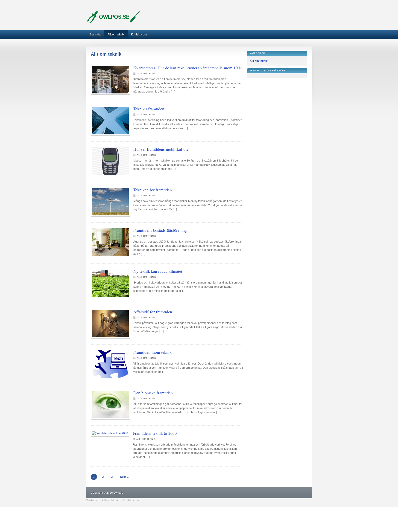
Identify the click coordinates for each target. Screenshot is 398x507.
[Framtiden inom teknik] (110, 378)
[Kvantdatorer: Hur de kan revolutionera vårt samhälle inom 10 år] (110, 93)
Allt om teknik (116, 34)
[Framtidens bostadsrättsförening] (110, 256)
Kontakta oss (139, 34)
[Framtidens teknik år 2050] (110, 433)
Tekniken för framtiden (152, 189)
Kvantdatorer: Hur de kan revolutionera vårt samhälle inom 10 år (187, 67)
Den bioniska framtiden (153, 392)
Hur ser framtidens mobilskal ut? (160, 149)
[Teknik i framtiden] (110, 134)
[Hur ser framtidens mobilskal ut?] (110, 175)
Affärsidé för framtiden (152, 311)
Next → (124, 476)
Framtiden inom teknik (152, 352)
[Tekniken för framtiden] (110, 215)
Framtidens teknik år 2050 (155, 433)
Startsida (95, 34)
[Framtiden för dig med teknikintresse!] (114, 23)
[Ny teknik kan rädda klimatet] (110, 297)
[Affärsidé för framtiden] (110, 337)
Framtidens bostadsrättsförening (160, 230)
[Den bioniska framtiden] (110, 418)
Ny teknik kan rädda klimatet (157, 271)
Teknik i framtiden (148, 108)
